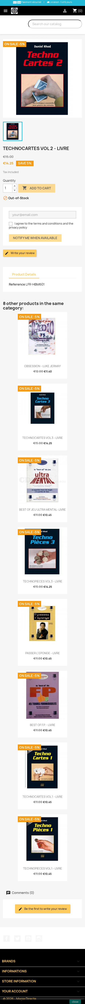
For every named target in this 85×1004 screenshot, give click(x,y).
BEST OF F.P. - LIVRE (42, 725)
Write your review (22, 253)
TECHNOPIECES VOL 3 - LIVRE (42, 581)
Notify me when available (35, 238)
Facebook (6, 938)
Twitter (17, 938)
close (75, 1001)
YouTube (28, 938)
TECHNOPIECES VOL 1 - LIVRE (42, 868)
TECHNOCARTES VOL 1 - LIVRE (43, 797)
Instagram (39, 938)
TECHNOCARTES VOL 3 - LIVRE (42, 438)
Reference (17, 284)
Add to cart (36, 188)
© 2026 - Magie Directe (19, 999)
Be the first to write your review (45, 909)
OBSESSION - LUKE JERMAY (42, 366)
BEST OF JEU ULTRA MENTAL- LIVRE (42, 509)
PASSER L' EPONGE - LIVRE (42, 653)
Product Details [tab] (24, 274)
